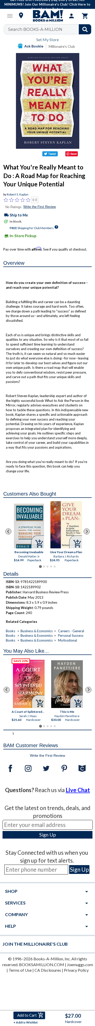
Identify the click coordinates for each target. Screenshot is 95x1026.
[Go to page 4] (51, 567)
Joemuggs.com (80, 964)
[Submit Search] (85, 29)
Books (10, 631)
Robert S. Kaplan (17, 194)
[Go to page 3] (47, 567)
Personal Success (70, 635)
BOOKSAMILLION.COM (41, 964)
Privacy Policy (76, 970)
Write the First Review (39, 207)
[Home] (47, 16)
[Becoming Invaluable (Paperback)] (29, 526)
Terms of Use (20, 970)
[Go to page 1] (40, 566)
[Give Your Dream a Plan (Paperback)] (66, 524)
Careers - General (71, 631)
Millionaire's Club (62, 46)
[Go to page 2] (44, 567)
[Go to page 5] (54, 567)
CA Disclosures (47, 970)
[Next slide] (87, 531)
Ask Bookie (33, 46)
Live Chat (78, 790)
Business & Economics (37, 631)
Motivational (67, 640)
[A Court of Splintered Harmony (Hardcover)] (29, 684)
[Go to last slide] (8, 531)
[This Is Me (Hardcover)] (67, 684)
